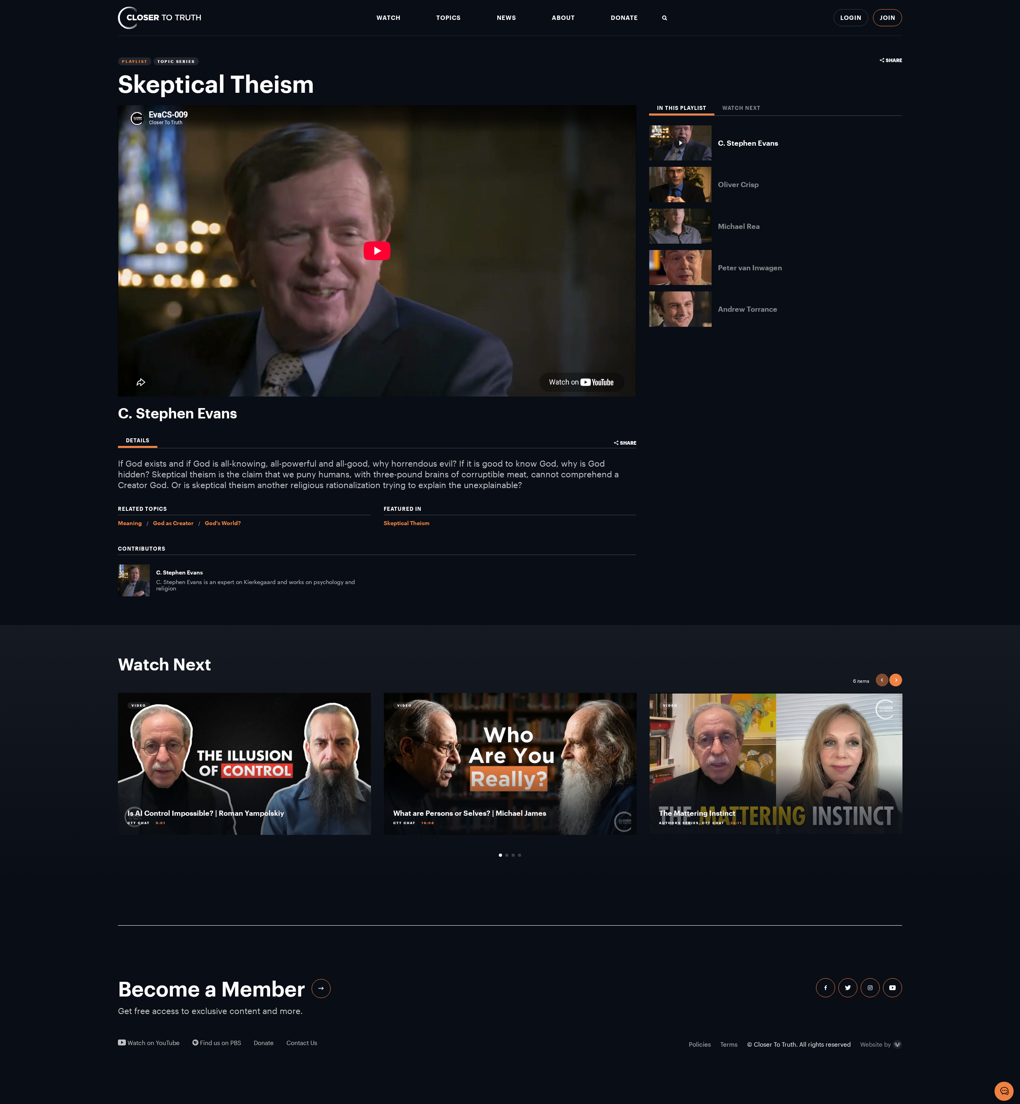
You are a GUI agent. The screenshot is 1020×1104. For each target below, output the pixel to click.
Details (137, 441)
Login (850, 17)
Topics (448, 17)
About (563, 17)
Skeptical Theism (407, 523)
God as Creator (173, 523)
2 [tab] (506, 855)
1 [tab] (500, 855)
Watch (388, 17)
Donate (624, 17)
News (506, 17)
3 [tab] (513, 855)
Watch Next (741, 108)
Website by (875, 1045)
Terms (729, 1044)
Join (887, 17)
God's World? (223, 523)
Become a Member (211, 988)
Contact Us (301, 1043)
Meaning (130, 523)
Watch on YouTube (153, 1043)
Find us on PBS (219, 1043)
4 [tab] (519, 855)
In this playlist (681, 108)
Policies (700, 1044)
